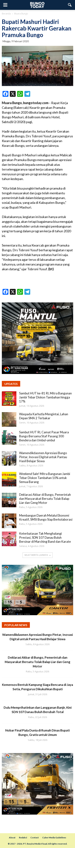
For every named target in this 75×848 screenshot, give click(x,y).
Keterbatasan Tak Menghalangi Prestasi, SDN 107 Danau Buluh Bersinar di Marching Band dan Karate (45, 537)
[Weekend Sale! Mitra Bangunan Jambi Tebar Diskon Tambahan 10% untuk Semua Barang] (9, 479)
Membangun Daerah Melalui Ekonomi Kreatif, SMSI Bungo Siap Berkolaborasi (45, 517)
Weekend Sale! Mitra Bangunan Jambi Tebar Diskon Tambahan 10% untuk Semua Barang (44, 478)
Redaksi (23, 837)
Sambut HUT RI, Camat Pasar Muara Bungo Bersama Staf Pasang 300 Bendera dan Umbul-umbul (44, 436)
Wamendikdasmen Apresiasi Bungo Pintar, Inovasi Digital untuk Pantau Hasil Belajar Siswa (43, 457)
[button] (70, 5)
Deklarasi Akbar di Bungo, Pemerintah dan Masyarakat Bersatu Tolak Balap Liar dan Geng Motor (45, 499)
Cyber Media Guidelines (54, 837)
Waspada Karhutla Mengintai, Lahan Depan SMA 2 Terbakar (43, 416)
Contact (34, 837)
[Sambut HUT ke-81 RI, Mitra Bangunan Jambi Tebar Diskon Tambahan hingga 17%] (9, 398)
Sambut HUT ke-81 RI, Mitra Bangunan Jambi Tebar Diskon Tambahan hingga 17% (45, 397)
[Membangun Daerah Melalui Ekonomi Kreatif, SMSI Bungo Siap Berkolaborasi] (9, 520)
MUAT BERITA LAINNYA (36, 555)
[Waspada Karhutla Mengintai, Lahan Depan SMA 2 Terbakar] (9, 419)
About (12, 837)
